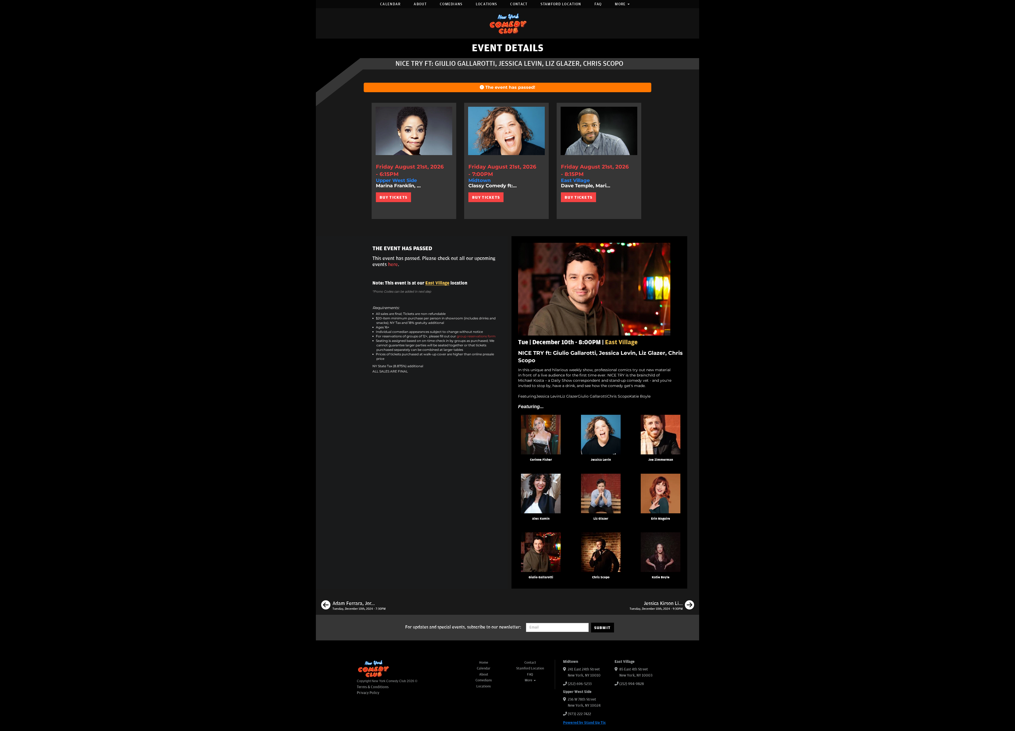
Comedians (451, 4)
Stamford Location (561, 4)
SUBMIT (602, 627)
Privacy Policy (368, 693)
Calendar (390, 4)
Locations (486, 4)
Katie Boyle (661, 577)
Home (483, 662)
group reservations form (476, 336)
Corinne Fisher (541, 460)
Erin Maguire (660, 519)
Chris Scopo (601, 577)
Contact (518, 4)
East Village (437, 283)
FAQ (598, 4)
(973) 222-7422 (579, 714)
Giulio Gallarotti (541, 577)
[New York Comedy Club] (507, 23)
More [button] (621, 4)
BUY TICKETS (393, 197)
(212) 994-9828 (631, 684)
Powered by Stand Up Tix (584, 722)
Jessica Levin (601, 460)
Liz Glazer (600, 519)
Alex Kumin (541, 519)
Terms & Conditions (373, 687)
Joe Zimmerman (660, 460)
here (393, 264)
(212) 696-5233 (580, 684)
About (420, 4)
